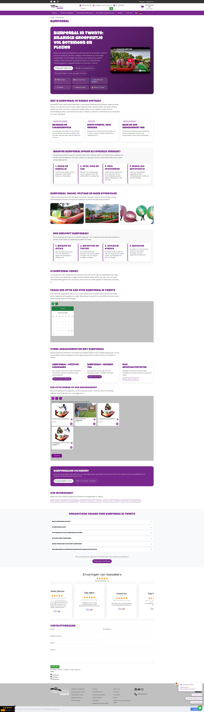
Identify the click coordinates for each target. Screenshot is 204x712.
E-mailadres (107, 629)
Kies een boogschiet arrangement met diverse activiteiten (71, 402)
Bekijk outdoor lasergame (61, 379)
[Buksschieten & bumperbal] (94, 424)
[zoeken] (111, 8)
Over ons (129, 13)
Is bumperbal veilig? (59, 527)
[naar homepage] (56, 7)
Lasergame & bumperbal (106, 419)
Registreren (150, 1)
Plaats (52, 643)
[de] (141, 13)
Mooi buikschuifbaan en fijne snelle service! (134, 604)
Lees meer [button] (56, 709)
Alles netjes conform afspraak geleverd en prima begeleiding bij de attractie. (102, 604)
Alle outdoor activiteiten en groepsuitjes (64, 501)
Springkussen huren (78, 692)
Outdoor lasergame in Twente (91, 501)
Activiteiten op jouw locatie (105, 13)
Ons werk (116, 695)
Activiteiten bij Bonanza (85, 13)
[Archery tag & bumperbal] (71, 424)
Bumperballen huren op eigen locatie (70, 73)
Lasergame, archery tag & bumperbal (61, 443)
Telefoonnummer (56, 636)
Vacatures (95, 700)
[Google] (69, 609)
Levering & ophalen (99, 695)
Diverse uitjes (75, 700)
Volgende (57, 455)
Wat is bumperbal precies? (61, 521)
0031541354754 (86, 5)
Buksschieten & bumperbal (80, 419)
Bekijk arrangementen (85, 68)
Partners (116, 692)
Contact (120, 13)
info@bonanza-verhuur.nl (103, 5)
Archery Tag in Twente (111, 501)
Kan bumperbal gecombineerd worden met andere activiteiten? (74, 549)
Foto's (115, 697)
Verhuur (54, 13)
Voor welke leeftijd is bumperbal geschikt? (67, 532)
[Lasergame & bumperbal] (117, 424)
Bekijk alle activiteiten (131, 379)
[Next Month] (72, 313)
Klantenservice (97, 692)
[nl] (136, 13)
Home (52, 17)
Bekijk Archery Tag (94, 376)
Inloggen (142, 1)
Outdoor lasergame (66, 13)
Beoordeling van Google (72, 600)
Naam (52, 629)
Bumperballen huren (63, 481)
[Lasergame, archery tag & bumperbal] (71, 447)
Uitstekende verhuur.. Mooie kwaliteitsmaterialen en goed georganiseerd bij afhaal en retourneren (69, 604)
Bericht (52, 650)
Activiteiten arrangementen (131, 501)
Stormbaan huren (77, 695)
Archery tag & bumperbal (60, 419)
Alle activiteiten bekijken (86, 481)
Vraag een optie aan (63, 68)
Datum (62, 308)
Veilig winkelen (97, 697)
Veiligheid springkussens (100, 703)
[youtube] (54, 2)
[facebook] (51, 2)
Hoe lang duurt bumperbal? (61, 538)
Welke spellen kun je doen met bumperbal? (67, 544)
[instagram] (58, 2)
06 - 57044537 (119, 5)
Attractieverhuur (76, 697)
